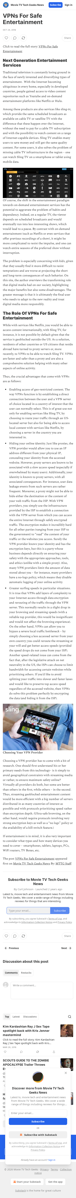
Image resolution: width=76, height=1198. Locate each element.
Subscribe (55, 5)
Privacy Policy (38, 1149)
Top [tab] (7, 1016)
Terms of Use (55, 1142)
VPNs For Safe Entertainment (34, 858)
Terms (54, 1169)
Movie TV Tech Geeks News (31, 863)
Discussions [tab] (30, 1016)
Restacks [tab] (26, 972)
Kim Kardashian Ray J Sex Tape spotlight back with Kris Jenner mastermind (26, 1031)
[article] (38, 1039)
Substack (20, 1190)
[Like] (6, 37)
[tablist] (18, 972)
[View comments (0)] (14, 37)
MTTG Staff (63, 863)
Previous (14, 948)
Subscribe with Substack (40, 1135)
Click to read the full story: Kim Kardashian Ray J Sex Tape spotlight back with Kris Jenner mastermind (28, 1041)
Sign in (68, 5)
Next (64, 948)
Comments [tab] (11, 972)
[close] (66, 1073)
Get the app (55, 1181)
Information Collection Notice (44, 1146)
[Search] (69, 1016)
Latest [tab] (16, 1016)
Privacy (44, 1169)
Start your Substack (29, 1181)
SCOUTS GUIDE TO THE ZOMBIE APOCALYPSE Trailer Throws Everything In (26, 1065)
